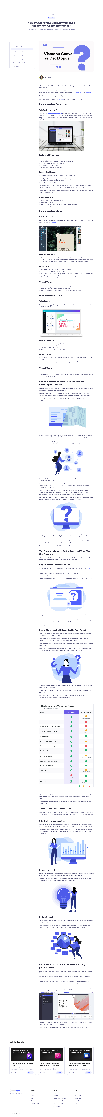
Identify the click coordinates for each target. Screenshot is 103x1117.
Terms (76, 1103)
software (61, 99)
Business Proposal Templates (59, 1098)
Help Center (77, 1093)
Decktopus (88, 92)
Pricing (54, 1093)
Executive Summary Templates (60, 1100)
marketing (53, 222)
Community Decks (57, 1106)
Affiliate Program (35, 1103)
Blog (32, 1098)
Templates (55, 1095)
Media (32, 1095)
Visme (77, 92)
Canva (80, 92)
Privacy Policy (78, 1100)
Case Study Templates (58, 1103)
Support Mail (78, 1098)
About (32, 1093)
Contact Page (78, 1095)
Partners (33, 1100)
